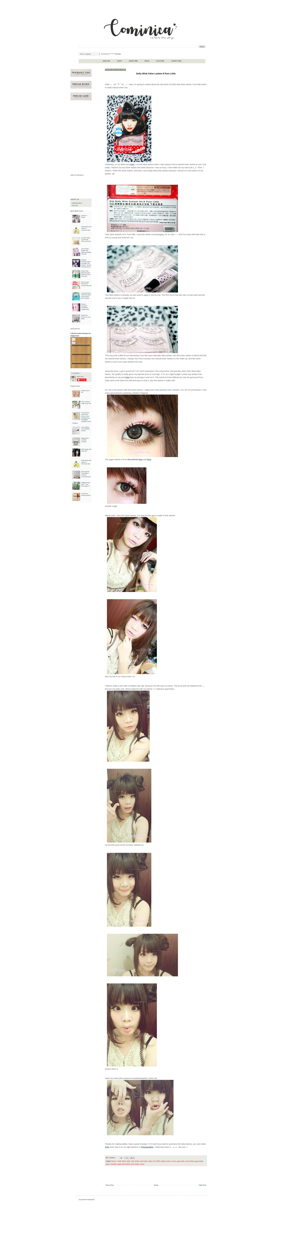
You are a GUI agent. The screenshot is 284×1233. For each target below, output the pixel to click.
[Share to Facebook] (131, 1158)
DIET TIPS (75, 205)
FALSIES (156, 1161)
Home (156, 1185)
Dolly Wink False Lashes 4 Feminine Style (86, 228)
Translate (117, 54)
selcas (142, 1164)
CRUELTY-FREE (133, 61)
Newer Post (110, 1185)
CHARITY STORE (176, 61)
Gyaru (174, 1161)
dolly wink (130, 1161)
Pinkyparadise (147, 1147)
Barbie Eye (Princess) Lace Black (85, 317)
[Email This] (125, 1158)
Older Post (202, 1185)
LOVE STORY (160, 61)
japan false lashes (124, 1164)
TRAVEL (146, 61)
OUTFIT (119, 61)
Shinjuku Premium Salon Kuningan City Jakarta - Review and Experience (86, 263)
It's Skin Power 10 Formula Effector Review (86, 239)
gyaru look (180, 1161)
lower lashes (135, 1164)
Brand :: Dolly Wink (118, 1161)
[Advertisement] (81, 137)
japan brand (199, 1161)
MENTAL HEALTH (77, 203)
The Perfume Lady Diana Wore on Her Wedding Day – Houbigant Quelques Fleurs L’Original (81, 418)
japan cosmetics (111, 1164)
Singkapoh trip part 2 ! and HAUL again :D (85, 484)
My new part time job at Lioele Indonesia (86, 283)
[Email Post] (120, 1158)
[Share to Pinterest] (134, 1158)
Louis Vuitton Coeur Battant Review (85, 429)
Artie (107, 1147)
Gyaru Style (189, 1161)
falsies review (166, 1161)
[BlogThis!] (127, 1158)
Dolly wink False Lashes (143, 1161)
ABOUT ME (106, 61)
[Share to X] (129, 1158)
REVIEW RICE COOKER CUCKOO (85, 440)
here (132, 164)
